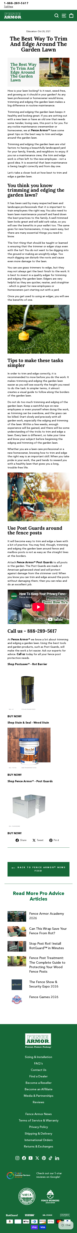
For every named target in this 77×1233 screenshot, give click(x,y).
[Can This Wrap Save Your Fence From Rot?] (17, 931)
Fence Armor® (40, 130)
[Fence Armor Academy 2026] (17, 916)
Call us (21, 654)
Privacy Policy (38, 1127)
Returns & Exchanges (38, 1146)
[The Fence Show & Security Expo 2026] (17, 984)
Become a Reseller (39, 1083)
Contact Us (38, 1070)
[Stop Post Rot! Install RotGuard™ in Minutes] (17, 946)
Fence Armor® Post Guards (35, 562)
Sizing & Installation (38, 1057)
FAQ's (38, 1063)
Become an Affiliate (38, 1089)
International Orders (39, 1140)
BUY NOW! (15, 716)
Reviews (38, 1102)
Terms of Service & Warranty (39, 1120)
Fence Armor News (38, 1114)
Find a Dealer (38, 1076)
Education (32, 31)
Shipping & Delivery (38, 1133)
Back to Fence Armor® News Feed (41, 869)
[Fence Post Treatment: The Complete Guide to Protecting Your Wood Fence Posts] (17, 961)
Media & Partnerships (38, 1095)
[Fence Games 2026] (17, 1000)
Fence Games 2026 (44, 997)
